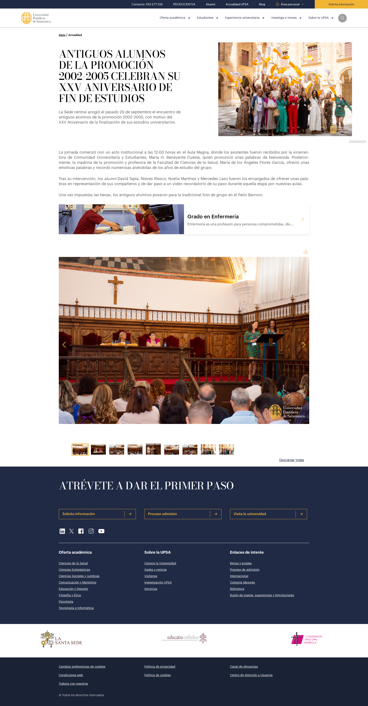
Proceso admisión (162, 514)
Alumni (210, 4)
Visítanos (150, 576)
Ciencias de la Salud (73, 563)
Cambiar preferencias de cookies (82, 666)
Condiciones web (71, 675)
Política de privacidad (159, 666)
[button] (342, 18)
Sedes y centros (155, 569)
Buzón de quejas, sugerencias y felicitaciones (262, 595)
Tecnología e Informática (76, 608)
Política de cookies (157, 675)
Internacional (239, 576)
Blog (262, 4)
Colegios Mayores (242, 582)
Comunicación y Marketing (77, 582)
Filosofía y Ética (70, 595)
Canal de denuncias (244, 666)
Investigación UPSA (158, 582)
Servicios (150, 589)
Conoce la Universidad (160, 563)
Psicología (66, 601)
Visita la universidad (250, 514)
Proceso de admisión (244, 569)
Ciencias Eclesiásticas (74, 569)
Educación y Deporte (73, 589)
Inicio (62, 35)
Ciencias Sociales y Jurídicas (79, 576)
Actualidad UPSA (237, 4)
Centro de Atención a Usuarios (251, 675)
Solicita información (341, 4)
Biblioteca (237, 589)
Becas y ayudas (241, 563)
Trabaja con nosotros (73, 683)
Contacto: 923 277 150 (147, 4)
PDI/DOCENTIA (184, 4)
